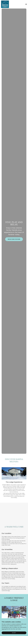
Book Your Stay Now (14, 239)
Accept (14, 632)
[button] (26, 4)
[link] (5, 4)
